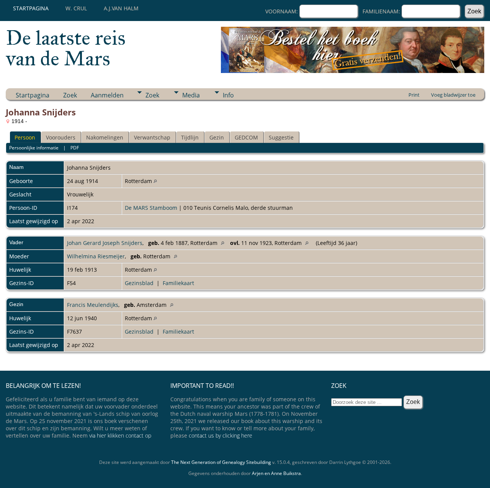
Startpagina (31, 8)
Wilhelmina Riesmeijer (96, 256)
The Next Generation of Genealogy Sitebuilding (221, 462)
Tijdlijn (190, 137)
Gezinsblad (139, 283)
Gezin (216, 137)
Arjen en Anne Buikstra (276, 473)
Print (414, 94)
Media (191, 95)
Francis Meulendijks (92, 304)
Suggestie (281, 137)
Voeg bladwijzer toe (453, 94)
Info (228, 95)
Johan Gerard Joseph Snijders (104, 242)
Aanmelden (107, 95)
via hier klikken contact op (120, 435)
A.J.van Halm (121, 8)
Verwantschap (152, 137)
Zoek (70, 95)
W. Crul (76, 8)
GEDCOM (246, 137)
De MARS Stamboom (151, 207)
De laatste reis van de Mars (66, 48)
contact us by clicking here (220, 435)
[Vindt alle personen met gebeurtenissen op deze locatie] (155, 181)
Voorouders (60, 137)
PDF (74, 147)
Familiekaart (178, 283)
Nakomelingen (104, 137)
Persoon (25, 137)
